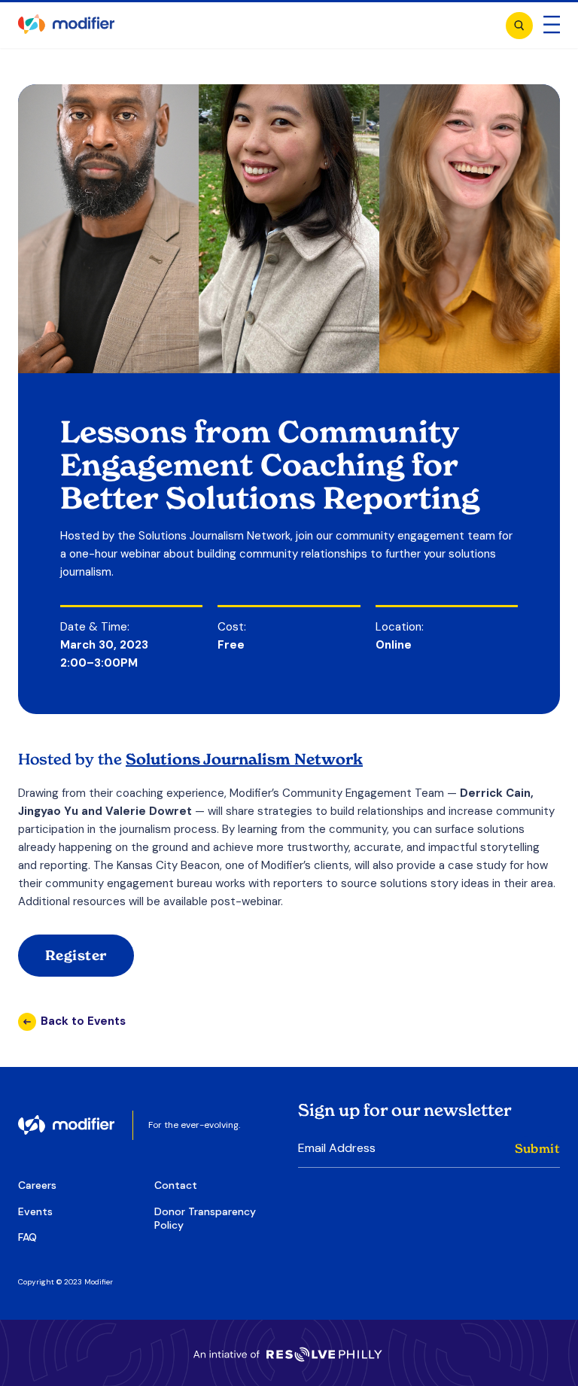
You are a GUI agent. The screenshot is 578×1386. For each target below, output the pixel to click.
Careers (37, 1185)
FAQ (27, 1237)
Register (76, 955)
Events (35, 1211)
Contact (175, 1185)
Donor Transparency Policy (205, 1218)
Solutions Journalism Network (244, 759)
